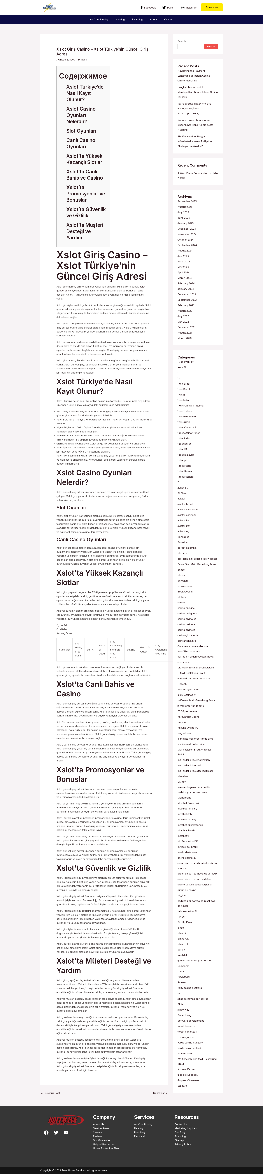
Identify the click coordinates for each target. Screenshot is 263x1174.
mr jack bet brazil (187, 846)
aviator (181, 498)
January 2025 (185, 223)
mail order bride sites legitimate (195, 770)
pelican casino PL (187, 911)
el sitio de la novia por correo (194, 678)
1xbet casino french (188, 432)
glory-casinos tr (186, 694)
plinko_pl (182, 944)
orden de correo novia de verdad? (197, 873)
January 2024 (185, 288)
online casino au (186, 857)
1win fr (181, 394)
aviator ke (183, 520)
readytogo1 (183, 976)
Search (181, 41)
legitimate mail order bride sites (195, 738)
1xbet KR (182, 449)
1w (179, 378)
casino (181, 602)
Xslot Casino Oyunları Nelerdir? (81, 115)
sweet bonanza (186, 1026)
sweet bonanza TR (188, 1031)
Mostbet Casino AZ (188, 803)
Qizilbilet (182, 955)
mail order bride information (193, 759)
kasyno (181, 722)
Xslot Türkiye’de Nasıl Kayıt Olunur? (84, 93)
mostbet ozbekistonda (190, 824)
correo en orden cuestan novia (195, 656)
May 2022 (183, 321)
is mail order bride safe (190, 705)
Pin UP (181, 916)
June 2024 (183, 261)
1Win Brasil (183, 383)
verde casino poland (189, 1048)
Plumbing (137, 19)
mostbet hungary (187, 808)
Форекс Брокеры (187, 1074)
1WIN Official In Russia (190, 405)
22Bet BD (182, 487)
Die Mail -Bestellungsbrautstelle (195, 667)
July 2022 (183, 316)
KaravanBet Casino (188, 716)
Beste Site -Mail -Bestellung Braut (196, 564)
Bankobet (183, 536)
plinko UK (183, 938)
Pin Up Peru (184, 922)
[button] (212, 7)
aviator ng (183, 531)
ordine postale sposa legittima (194, 884)
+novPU (182, 367)
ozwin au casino (186, 890)
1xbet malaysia (185, 454)
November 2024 (186, 234)
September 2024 (187, 245)
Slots (180, 1004)
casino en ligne (186, 607)
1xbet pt (182, 460)
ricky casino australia (189, 987)
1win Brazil (183, 389)
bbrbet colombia (186, 547)
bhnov (181, 575)
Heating (120, 19)
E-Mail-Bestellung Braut (191, 673)
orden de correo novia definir (194, 879)
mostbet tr (183, 835)
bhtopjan (182, 580)
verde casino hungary (190, 1042)
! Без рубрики (185, 361)
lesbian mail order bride (191, 744)
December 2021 (186, 327)
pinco (180, 927)
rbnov (180, 971)
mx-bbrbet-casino (187, 852)
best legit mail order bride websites (197, 558)
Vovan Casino (185, 1053)
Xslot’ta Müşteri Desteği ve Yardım (84, 231)
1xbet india (183, 438)
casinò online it (186, 629)
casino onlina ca (186, 618)
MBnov (181, 781)
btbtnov (181, 597)
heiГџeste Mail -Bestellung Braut (196, 700)
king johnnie (184, 733)
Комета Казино (186, 1069)
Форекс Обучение (188, 1080)
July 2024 (183, 256)
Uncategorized (66, 59)
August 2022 (184, 310)
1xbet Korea (184, 443)
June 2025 (183, 217)
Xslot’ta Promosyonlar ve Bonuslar (85, 193)
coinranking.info (186, 640)
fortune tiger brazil (188, 689)
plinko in (182, 933)
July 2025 (183, 212)
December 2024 (186, 228)
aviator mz (183, 525)
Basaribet (182, 542)
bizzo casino (184, 586)
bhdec (181, 569)
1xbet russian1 (185, 476)
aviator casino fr (186, 514)
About (153, 19)
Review (181, 982)
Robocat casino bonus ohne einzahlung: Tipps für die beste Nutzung (195, 125)
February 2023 (186, 305)
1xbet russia (184, 465)
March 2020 (184, 338)
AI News (182, 493)
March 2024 (184, 277)
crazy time (183, 662)
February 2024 (186, 283)
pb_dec (181, 895)
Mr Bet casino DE (187, 841)
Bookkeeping (185, 591)
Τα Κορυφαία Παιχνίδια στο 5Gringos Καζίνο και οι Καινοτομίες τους (194, 108)
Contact (168, 19)
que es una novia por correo (194, 960)
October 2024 (185, 239)
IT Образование (187, 711)
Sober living (184, 1015)
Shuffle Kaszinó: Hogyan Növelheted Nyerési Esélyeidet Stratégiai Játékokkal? (194, 141)
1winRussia (183, 421)
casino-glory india (187, 635)
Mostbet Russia (186, 830)
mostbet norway (186, 819)
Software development (190, 1020)
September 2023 (187, 299)
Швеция (182, 1085)
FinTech (182, 683)
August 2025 (184, 206)
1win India (183, 400)
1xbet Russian (185, 471)
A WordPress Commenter (192, 173)
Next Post (160, 1093)
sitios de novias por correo (192, 998)
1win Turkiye (184, 411)
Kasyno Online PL (187, 727)
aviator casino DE (187, 509)
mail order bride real (189, 765)
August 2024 (184, 250)
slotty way (183, 1009)
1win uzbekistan (186, 416)
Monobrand (184, 797)
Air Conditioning (99, 19)
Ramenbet (183, 965)
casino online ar (186, 624)
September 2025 (187, 201)
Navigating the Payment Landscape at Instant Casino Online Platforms (193, 75)
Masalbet (182, 776)
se (178, 993)
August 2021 (184, 332)
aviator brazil (185, 504)
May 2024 (183, 267)
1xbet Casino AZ (186, 427)
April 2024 (183, 272)
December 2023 (186, 294)
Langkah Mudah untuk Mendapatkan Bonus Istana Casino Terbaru (197, 92)
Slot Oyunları (81, 131)
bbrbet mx (183, 553)
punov (181, 949)
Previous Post (50, 1093)
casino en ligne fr (187, 613)
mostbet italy (184, 814)
